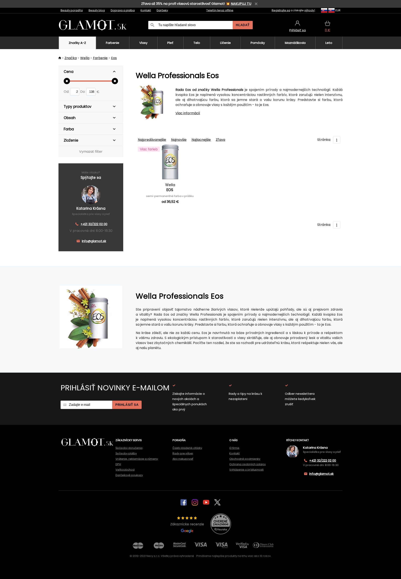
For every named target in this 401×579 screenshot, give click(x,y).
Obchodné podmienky (244, 459)
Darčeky (162, 10)
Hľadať (243, 25)
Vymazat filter (91, 151)
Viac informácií (187, 113)
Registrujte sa (281, 10)
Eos (114, 58)
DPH (118, 464)
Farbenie (100, 58)
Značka (71, 58)
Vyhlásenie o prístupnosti (246, 470)
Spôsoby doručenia (128, 448)
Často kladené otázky (187, 448)
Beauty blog (97, 10)
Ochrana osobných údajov (247, 464)
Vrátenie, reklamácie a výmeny (136, 459)
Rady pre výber (183, 453)
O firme (234, 448)
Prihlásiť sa (126, 404)
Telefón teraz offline (219, 10)
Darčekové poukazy (129, 475)
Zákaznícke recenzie (187, 524)
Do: (83, 91)
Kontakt (146, 10)
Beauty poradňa (72, 10)
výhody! (309, 10)
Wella (84, 58)
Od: (67, 91)
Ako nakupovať (183, 459)
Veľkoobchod (125, 470)
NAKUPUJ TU (241, 3)
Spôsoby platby (126, 453)
